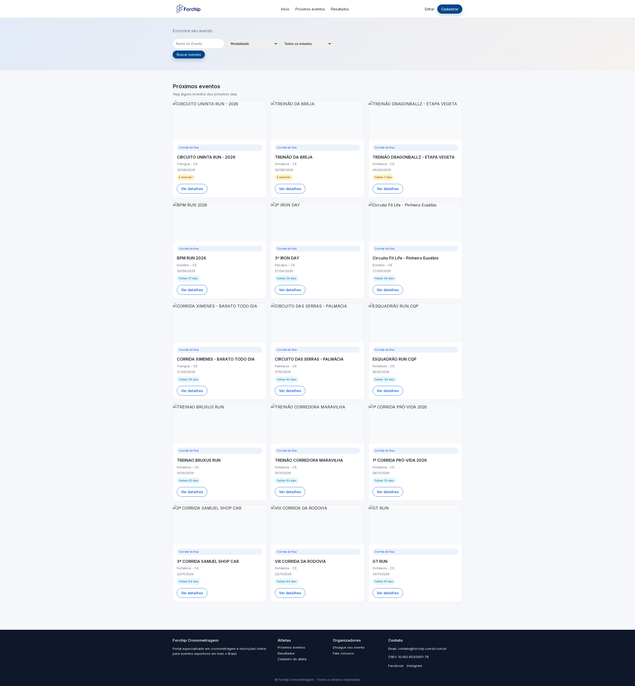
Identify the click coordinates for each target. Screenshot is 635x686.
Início (285, 9)
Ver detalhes (192, 189)
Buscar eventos (189, 55)
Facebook (396, 666)
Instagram (414, 666)
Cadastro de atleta (292, 659)
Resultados (340, 9)
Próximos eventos (310, 9)
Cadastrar (449, 9)
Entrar (429, 9)
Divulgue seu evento (349, 647)
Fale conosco (343, 653)
